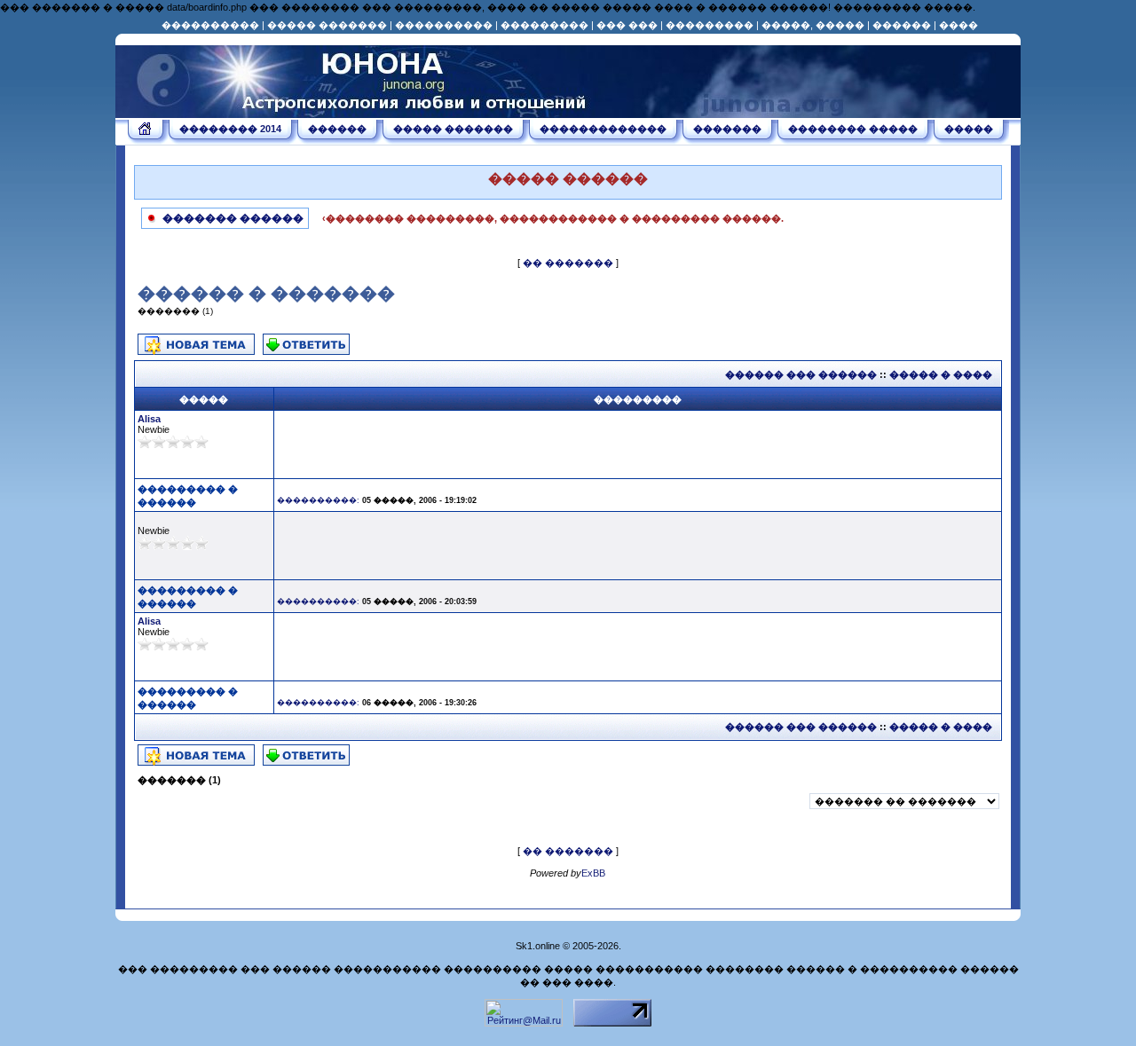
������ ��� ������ (801, 374)
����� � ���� (940, 374)
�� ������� (568, 262)
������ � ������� (266, 293)
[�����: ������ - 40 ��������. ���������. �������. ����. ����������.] (355, 111)
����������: (318, 500)
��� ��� (627, 25)
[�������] (145, 131)
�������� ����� (853, 128)
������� (727, 128)
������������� (603, 128)
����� (968, 128)
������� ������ (232, 218)
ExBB (593, 873)
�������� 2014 (230, 128)
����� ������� (327, 25)
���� (958, 25)
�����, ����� (812, 25)
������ (901, 25)
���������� (210, 25)
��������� (544, 25)
